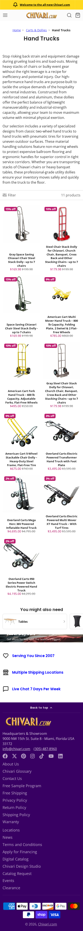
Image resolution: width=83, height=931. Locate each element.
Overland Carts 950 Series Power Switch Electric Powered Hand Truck (21, 567)
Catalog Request (17, 873)
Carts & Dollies (36, 30)
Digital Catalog (16, 859)
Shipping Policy (16, 814)
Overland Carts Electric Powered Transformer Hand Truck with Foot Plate (61, 442)
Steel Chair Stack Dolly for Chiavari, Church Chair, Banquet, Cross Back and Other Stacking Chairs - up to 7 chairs (61, 239)
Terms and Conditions (22, 844)
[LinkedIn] (60, 756)
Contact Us (12, 778)
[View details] (28, 722)
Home (17, 30)
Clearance (11, 887)
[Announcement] (41, 5)
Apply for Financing (20, 851)
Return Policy (14, 807)
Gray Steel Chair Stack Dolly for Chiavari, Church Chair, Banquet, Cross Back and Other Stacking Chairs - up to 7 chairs (61, 375)
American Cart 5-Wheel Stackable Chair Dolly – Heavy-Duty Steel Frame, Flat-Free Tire (21, 442)
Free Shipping (15, 793)
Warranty (11, 821)
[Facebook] (5, 756)
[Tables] (35, 621)
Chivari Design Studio (22, 866)
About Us (11, 764)
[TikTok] (41, 756)
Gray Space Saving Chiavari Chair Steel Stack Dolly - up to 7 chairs (21, 239)
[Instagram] (32, 756)
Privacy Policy (15, 800)
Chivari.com (47, 924)
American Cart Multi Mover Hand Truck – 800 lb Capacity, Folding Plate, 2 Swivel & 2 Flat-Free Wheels (61, 307)
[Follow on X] (14, 756)
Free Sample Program (22, 785)
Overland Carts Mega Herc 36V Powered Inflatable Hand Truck (21, 505)
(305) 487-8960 (45, 749)
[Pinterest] (23, 756)
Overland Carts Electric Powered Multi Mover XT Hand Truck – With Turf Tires (61, 505)
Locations (11, 830)
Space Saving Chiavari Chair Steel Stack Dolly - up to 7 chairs (21, 307)
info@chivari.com (16, 749)
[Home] (41, 15)
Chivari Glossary (17, 771)
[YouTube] (51, 756)
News (8, 837)
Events (8, 880)
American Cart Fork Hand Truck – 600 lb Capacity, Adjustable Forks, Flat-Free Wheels (21, 375)
